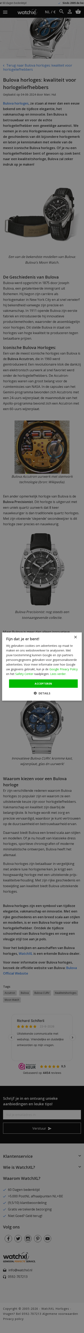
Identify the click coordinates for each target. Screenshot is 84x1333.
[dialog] (42, 666)
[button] (42, 693)
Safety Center (24, 674)
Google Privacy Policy (63, 669)
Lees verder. (58, 674)
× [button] (75, 637)
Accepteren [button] (43, 683)
